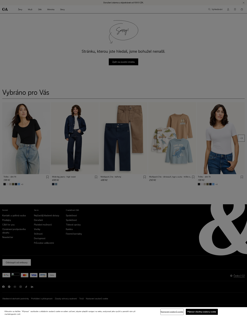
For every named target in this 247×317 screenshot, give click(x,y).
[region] (123, 312)
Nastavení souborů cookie (172, 312)
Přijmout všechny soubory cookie (201, 312)
